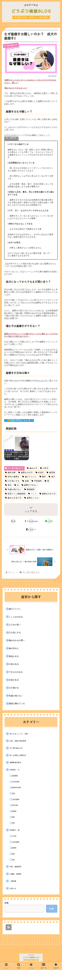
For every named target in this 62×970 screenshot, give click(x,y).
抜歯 (27, 481)
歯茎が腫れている (17, 703)
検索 (7, 903)
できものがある (16, 672)
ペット (34, 494)
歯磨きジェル (33, 498)
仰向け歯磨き (14, 476)
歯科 (44, 476)
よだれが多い (15, 624)
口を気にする (14, 481)
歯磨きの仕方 (27, 472)
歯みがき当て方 (14, 498)
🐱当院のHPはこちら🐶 (19, 420)
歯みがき (33, 468)
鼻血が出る (14, 656)
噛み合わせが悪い (17, 640)
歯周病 (52, 472)
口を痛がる (14, 688)
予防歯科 (38, 481)
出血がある (14, 680)
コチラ (43, 381)
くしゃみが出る (16, 617)
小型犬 (45, 468)
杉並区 (41, 472)
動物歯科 (31, 489)
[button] (31, 529)
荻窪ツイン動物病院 (16, 494)
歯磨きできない (31, 485)
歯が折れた (14, 648)
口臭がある (14, 664)
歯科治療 (12, 472)
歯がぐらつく (31, 476)
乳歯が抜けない (14, 489)
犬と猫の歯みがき (16, 468)
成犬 (53, 476)
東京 (10, 485)
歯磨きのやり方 (49, 494)
